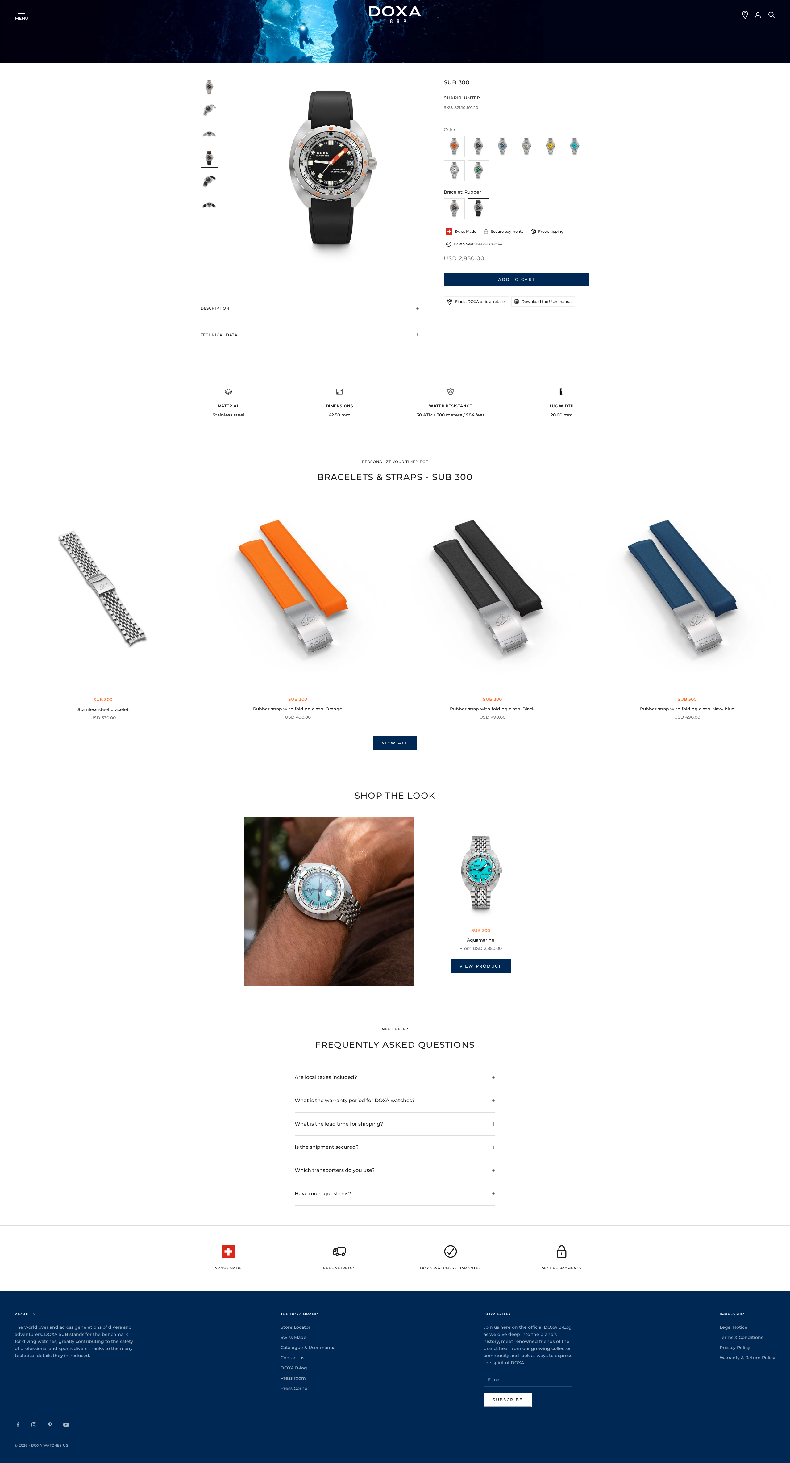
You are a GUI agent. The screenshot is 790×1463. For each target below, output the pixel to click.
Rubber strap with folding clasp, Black (492, 709)
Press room (293, 1378)
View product (480, 965)
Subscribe (508, 1399)
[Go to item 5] (209, 182)
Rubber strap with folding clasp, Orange (297, 709)
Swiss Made (293, 1337)
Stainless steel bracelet (103, 709)
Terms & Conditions (741, 1337)
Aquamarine (480, 940)
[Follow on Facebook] (18, 1425)
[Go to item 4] (209, 158)
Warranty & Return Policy (747, 1358)
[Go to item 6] (209, 205)
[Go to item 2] (209, 111)
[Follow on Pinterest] (50, 1425)
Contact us (292, 1358)
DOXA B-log (294, 1368)
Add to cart (516, 279)
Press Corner (295, 1388)
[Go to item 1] (209, 87)
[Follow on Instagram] (34, 1425)
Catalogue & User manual (309, 1347)
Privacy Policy (735, 1347)
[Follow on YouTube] (66, 1425)
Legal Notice (733, 1327)
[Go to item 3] (209, 134)
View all (395, 742)
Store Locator (295, 1327)
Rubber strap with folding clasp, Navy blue (687, 709)
